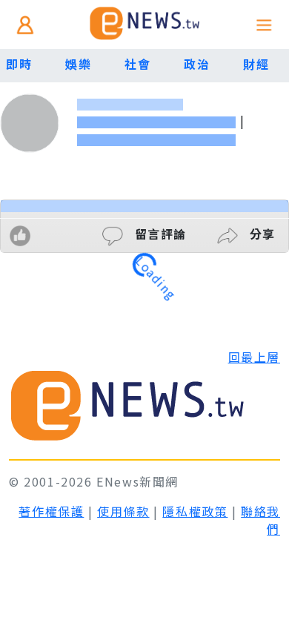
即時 (19, 64)
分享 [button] (260, 234)
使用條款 (123, 511)
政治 (197, 64)
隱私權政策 (194, 511)
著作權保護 (51, 511)
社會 (137, 64)
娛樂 (78, 64)
